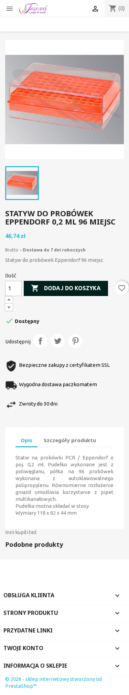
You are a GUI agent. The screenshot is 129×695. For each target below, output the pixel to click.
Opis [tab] (26, 440)
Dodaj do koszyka (66, 288)
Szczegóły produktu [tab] (70, 440)
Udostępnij (40, 341)
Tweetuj (58, 341)
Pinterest (75, 341)
